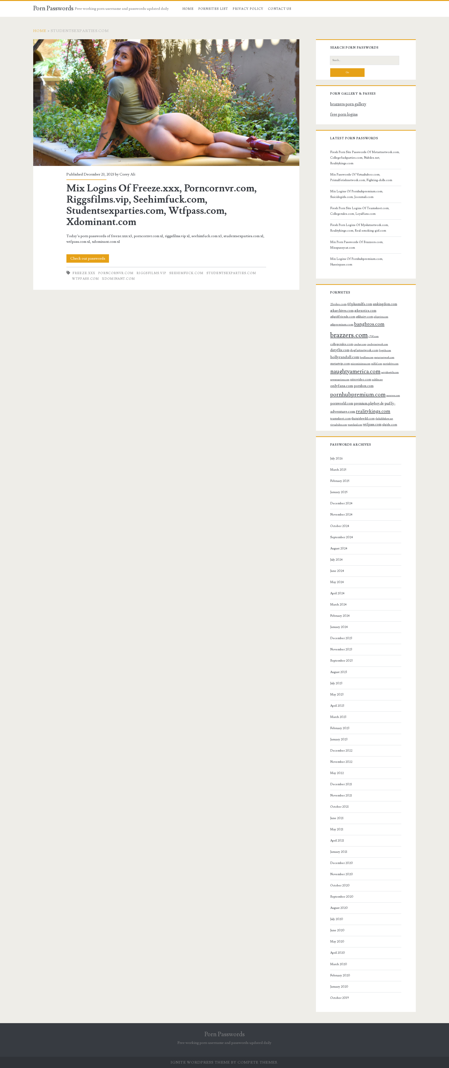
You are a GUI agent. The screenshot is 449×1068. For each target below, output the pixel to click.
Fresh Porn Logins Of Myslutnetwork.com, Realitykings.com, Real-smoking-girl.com (359, 228)
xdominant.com (118, 279)
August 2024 (338, 548)
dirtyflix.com (339, 350)
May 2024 (337, 582)
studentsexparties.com (231, 273)
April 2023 (337, 706)
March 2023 (338, 717)
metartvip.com (340, 364)
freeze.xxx (83, 273)
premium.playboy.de (369, 403)
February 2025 (339, 481)
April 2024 (337, 593)
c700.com (374, 336)
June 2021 (337, 818)
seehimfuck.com (186, 273)
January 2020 (339, 987)
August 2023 (338, 672)
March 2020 (338, 964)
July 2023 (336, 683)
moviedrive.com (390, 364)
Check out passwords (87, 258)
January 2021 (338, 852)
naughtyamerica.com (355, 371)
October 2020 (340, 885)
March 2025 (338, 470)
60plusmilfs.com (359, 304)
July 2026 (336, 458)
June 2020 (337, 930)
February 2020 (340, 975)
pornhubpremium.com (358, 394)
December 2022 (341, 751)
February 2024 (340, 616)
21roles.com (338, 304)
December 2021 (341, 784)
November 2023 (341, 649)
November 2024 (341, 514)
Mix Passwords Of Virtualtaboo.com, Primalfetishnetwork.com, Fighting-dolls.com (361, 177)
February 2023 (339, 728)
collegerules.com (341, 344)
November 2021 (341, 795)
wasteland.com (355, 424)
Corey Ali (127, 174)
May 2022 (337, 773)
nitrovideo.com (360, 379)
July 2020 (336, 919)
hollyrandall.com (344, 357)
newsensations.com (339, 379)
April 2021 (337, 840)
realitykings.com (373, 411)
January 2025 (339, 492)
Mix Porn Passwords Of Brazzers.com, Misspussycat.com (356, 245)
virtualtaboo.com (338, 424)
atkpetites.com (381, 317)
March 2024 (338, 604)
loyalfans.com (366, 357)
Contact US (279, 9)
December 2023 (341, 638)
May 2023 (337, 694)
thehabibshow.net (384, 418)
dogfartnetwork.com (364, 350)
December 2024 (341, 503)
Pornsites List (213, 9)
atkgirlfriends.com (342, 317)
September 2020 (341, 897)
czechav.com (360, 344)
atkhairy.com (364, 317)
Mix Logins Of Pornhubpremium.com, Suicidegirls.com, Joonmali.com (356, 194)
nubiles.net (377, 379)
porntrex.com (393, 395)
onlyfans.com (341, 385)
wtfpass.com (85, 279)
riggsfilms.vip (151, 273)
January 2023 (339, 739)
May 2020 (337, 941)
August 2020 (339, 908)
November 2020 (341, 874)
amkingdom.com (385, 304)
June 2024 (337, 571)
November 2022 (341, 762)
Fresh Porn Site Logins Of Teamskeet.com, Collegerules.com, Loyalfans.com (359, 211)
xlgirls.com (389, 424)
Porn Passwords (53, 8)
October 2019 (339, 998)
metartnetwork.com (384, 357)
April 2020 (337, 953)
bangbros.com (369, 324)
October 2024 (339, 526)
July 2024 (336, 560)
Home (188, 9)
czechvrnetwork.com (377, 344)
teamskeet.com (340, 418)
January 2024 (339, 627)
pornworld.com (341, 403)
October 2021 (339, 807)
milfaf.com (376, 364)
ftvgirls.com (385, 350)
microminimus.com (360, 364)
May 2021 (336, 829)
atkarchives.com (342, 310)
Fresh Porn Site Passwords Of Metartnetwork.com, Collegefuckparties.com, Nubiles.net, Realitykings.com (365, 157)
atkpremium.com (341, 324)
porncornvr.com (116, 273)
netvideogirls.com (390, 372)
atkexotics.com (365, 310)
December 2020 (341, 863)
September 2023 (341, 661)
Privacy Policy (248, 9)
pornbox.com (363, 386)
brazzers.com (349, 335)
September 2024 (341, 537)
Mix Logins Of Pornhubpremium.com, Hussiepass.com (356, 261)
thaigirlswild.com (363, 418)
